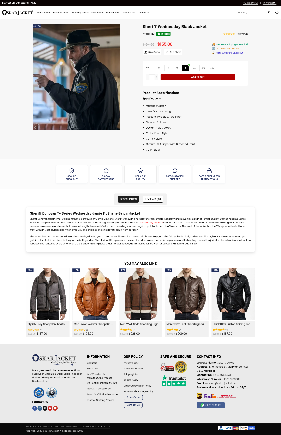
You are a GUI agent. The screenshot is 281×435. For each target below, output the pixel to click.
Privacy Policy (33, 426)
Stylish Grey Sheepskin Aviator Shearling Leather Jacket (47, 324)
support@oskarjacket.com (222, 383)
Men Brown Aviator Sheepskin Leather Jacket (94, 324)
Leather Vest (112, 12)
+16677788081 (231, 379)
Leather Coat (128, 12)
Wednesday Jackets (151, 222)
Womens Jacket (61, 12)
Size (147, 67)
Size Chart (175, 52)
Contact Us (143, 12)
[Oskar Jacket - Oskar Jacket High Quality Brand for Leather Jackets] (17, 12)
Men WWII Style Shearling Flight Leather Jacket (140, 324)
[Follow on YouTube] (55, 408)
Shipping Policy (73, 426)
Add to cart (198, 77)
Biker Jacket (97, 12)
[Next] (254, 303)
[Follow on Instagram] (39, 408)
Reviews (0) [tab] (153, 199)
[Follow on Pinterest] (50, 408)
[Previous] (26, 303)
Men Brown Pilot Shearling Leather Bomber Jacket (186, 324)
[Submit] (269, 13)
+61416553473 (222, 375)
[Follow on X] (45, 408)
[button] (277, 12)
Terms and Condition (53, 426)
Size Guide (154, 52)
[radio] (159, 68)
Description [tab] (128, 199)
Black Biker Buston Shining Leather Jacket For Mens (233, 324)
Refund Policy (89, 426)
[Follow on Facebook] (34, 408)
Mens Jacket (43, 12)
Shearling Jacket (80, 12)
